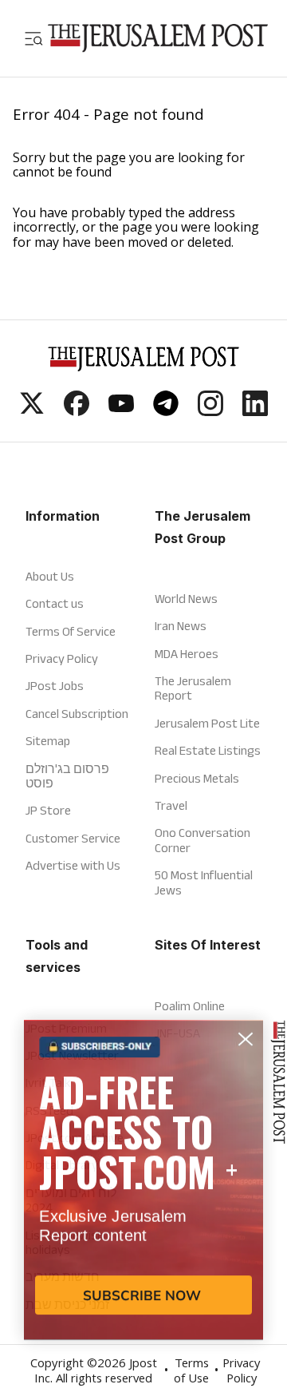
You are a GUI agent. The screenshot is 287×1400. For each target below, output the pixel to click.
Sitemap (48, 741)
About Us (50, 576)
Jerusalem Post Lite (207, 723)
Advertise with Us (73, 865)
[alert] (143, 1214)
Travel (171, 805)
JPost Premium (66, 1028)
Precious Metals (197, 778)
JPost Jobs (55, 685)
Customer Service (73, 838)
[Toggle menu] (33, 38)
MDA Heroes (186, 653)
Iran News (180, 626)
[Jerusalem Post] (158, 38)
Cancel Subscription (77, 713)
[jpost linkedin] (255, 411)
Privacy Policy (62, 658)
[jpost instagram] (210, 411)
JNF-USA (177, 1033)
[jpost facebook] (76, 411)
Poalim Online (190, 1006)
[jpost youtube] (121, 411)
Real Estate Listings (208, 750)
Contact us (55, 603)
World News (186, 598)
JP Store (48, 810)
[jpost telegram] (166, 411)
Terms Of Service (71, 631)
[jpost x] (32, 411)
